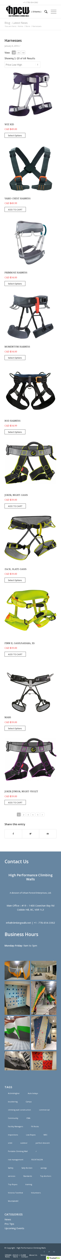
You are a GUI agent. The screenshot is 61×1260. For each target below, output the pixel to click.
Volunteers (36, 1192)
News (8, 1219)
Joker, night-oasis (16, 495)
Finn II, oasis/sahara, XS (20, 643)
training (28, 1184)
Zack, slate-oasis (16, 569)
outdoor (23, 1143)
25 (18, 52)
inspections (13, 1135)
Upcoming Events (14, 1228)
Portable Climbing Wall (18, 1151)
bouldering (13, 1101)
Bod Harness (12, 420)
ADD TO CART (15, 209)
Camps (29, 1101)
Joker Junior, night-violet (21, 791)
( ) (36, 11)
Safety (10, 1168)
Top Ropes (12, 1184)
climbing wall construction (19, 1110)
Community (13, 1118)
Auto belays (33, 1093)
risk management (15, 1159)
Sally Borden (26, 1168)
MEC (45, 1135)
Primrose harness (16, 272)
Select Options (15, 135)
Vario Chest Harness (18, 198)
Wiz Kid (9, 124)
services (11, 1176)
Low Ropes (30, 1135)
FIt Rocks (35, 1126)
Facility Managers (15, 1126)
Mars (8, 717)
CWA (28, 1118)
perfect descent (43, 1143)
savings (44, 1168)
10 (14, 52)
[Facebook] (44, 1251)
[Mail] (54, 1251)
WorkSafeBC (13, 1201)
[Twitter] (49, 1251)
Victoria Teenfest (15, 1192)
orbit (10, 1143)
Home (20, 26)
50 (23, 52)
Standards (27, 1176)
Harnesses (13, 40)
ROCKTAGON (37, 1159)
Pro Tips (9, 1223)
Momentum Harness (17, 346)
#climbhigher (14, 1093)
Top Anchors (45, 1176)
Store (27, 26)
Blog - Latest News (16, 23)
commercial (44, 1110)
